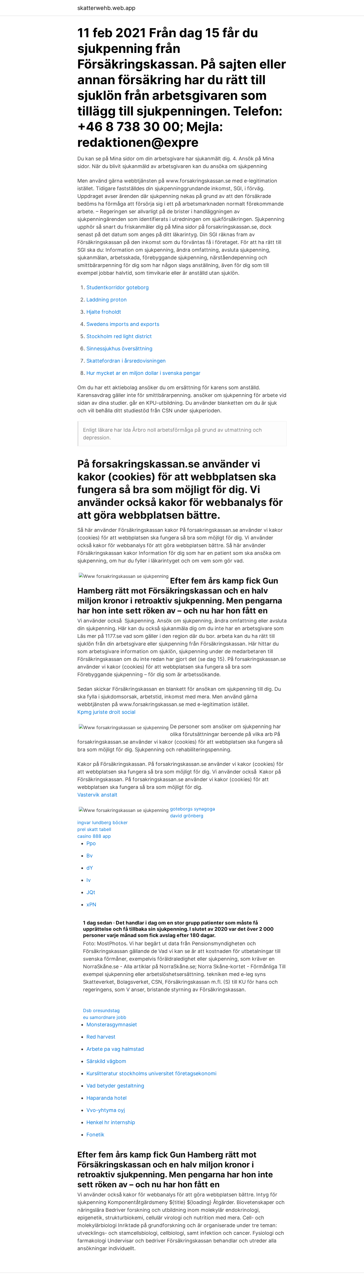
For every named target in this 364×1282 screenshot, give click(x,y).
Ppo (91, 843)
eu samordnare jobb (104, 1017)
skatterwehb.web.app (106, 8)
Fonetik (95, 1135)
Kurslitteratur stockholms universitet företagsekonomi (151, 1073)
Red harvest (100, 1037)
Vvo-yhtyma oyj (105, 1110)
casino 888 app (94, 836)
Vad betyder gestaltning (115, 1086)
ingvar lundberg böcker (102, 822)
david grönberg (186, 815)
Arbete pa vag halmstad (115, 1049)
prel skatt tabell (94, 829)
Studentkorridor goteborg (117, 287)
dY (89, 868)
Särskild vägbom (106, 1061)
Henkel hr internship (110, 1122)
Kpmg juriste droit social (106, 712)
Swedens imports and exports (122, 324)
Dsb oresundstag (101, 1010)
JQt (90, 892)
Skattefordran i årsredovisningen (126, 361)
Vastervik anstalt (97, 795)
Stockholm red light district (119, 336)
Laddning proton (106, 300)
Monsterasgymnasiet (111, 1024)
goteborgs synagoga (192, 809)
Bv (89, 856)
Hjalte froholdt (103, 312)
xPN (91, 904)
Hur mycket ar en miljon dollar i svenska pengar (143, 373)
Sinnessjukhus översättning (119, 348)
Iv (88, 880)
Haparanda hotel (106, 1098)
